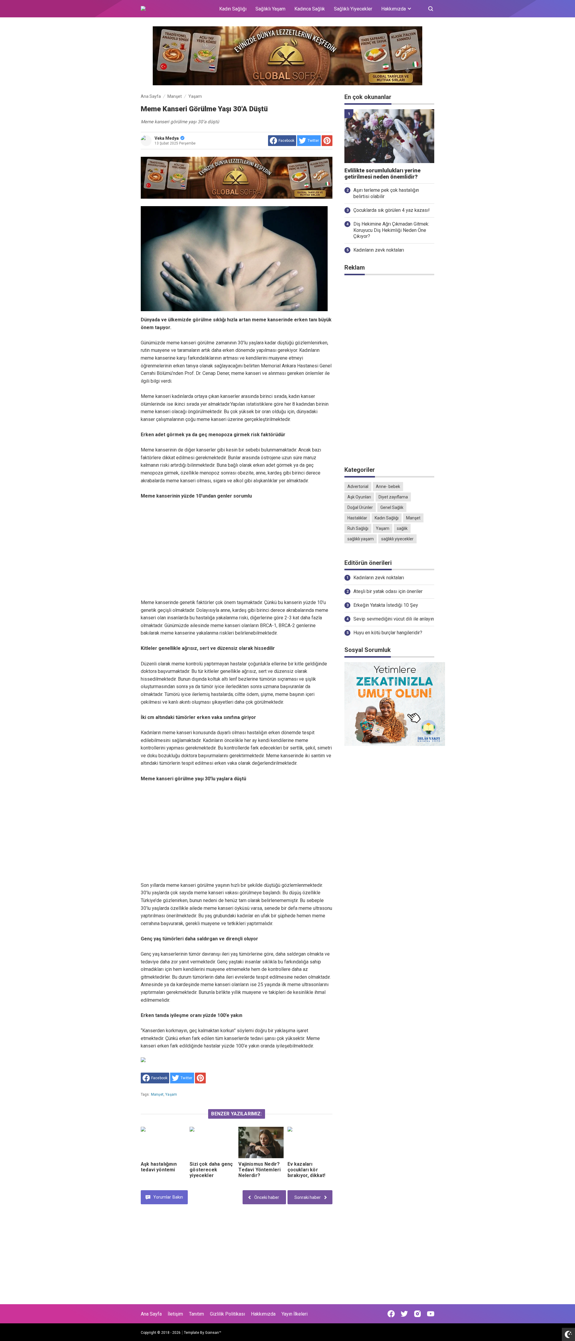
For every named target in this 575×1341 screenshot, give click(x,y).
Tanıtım (196, 1314)
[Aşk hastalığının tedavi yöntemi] (163, 1142)
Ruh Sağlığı (357, 528)
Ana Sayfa (151, 1314)
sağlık (402, 528)
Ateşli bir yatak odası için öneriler (388, 591)
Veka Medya (167, 138)
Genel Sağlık (391, 507)
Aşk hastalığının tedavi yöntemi (159, 1167)
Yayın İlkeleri (295, 1314)
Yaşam (171, 1094)
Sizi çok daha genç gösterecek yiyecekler (211, 1169)
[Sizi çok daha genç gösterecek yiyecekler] (212, 1142)
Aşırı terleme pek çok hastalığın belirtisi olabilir (386, 193)
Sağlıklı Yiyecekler (353, 9)
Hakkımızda (263, 1314)
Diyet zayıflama (393, 497)
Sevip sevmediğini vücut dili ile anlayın (393, 619)
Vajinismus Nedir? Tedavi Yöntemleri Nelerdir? (259, 1169)
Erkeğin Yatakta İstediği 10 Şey (385, 605)
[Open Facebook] (391, 1313)
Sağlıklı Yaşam (270, 9)
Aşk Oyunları (359, 497)
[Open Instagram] (417, 1313)
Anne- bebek (388, 486)
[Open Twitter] (404, 1313)
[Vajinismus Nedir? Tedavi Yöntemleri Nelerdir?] (260, 1142)
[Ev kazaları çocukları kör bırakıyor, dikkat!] (310, 1142)
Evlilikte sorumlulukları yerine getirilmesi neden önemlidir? (382, 174)
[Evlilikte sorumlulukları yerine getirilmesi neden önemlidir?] (389, 136)
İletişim (175, 1314)
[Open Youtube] (430, 1313)
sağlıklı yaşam (360, 538)
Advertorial (357, 486)
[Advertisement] (236, 549)
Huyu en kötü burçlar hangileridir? (387, 632)
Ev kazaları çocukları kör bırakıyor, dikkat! (307, 1169)
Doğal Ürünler (360, 507)
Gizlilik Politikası (227, 1314)
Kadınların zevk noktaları (378, 250)
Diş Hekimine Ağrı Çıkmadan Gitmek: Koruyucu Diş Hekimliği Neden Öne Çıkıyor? (391, 230)
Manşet (157, 1094)
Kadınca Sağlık (309, 9)
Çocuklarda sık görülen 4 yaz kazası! (391, 210)
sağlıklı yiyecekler (397, 538)
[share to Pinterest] (327, 140)
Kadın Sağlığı (232, 9)
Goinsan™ (213, 1333)
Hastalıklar (357, 518)
